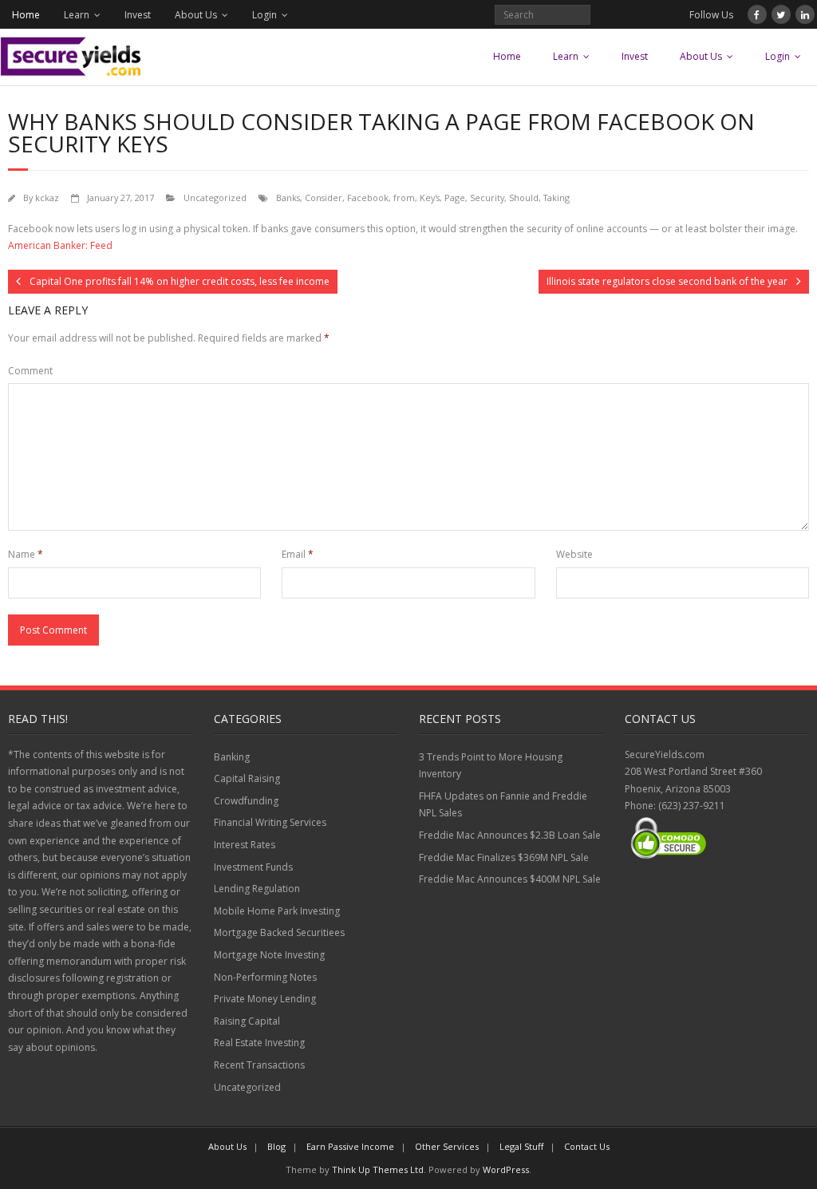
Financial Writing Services (270, 822)
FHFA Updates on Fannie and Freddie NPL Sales (503, 804)
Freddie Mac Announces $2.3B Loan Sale (510, 835)
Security (487, 197)
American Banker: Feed (60, 245)
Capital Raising (247, 778)
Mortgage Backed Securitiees (279, 932)
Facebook (368, 197)
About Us (196, 15)
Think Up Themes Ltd (378, 1169)
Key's (430, 197)
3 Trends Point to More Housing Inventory (490, 765)
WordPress (506, 1169)
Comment (30, 370)
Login (264, 15)
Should (524, 197)
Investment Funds (253, 867)
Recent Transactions (259, 1065)
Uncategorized (215, 197)
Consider (323, 197)
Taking (556, 197)
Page (454, 197)
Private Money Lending (265, 998)
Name (25, 554)
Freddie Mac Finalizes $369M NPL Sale (504, 857)
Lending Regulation (257, 888)
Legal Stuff (521, 1146)
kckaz (47, 197)
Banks (288, 197)
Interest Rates (244, 844)
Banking (232, 757)
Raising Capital (247, 1021)
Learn (76, 15)
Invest (137, 15)
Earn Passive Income (350, 1146)
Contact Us (587, 1146)
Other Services (447, 1146)
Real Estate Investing (259, 1042)
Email (298, 554)
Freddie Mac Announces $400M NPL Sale (510, 879)
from (404, 197)
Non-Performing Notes (265, 977)
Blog (276, 1146)
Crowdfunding (246, 801)
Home (26, 15)
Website (574, 554)
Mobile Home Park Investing (277, 911)
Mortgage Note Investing (269, 955)
